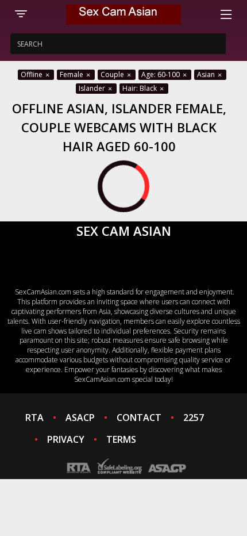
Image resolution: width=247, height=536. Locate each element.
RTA (34, 417)
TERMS (121, 439)
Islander (93, 88)
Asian (207, 74)
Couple (113, 74)
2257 (193, 417)
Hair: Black (140, 88)
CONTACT (139, 417)
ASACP (80, 417)
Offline (32, 74)
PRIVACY (65, 439)
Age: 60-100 (161, 74)
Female (72, 74)
